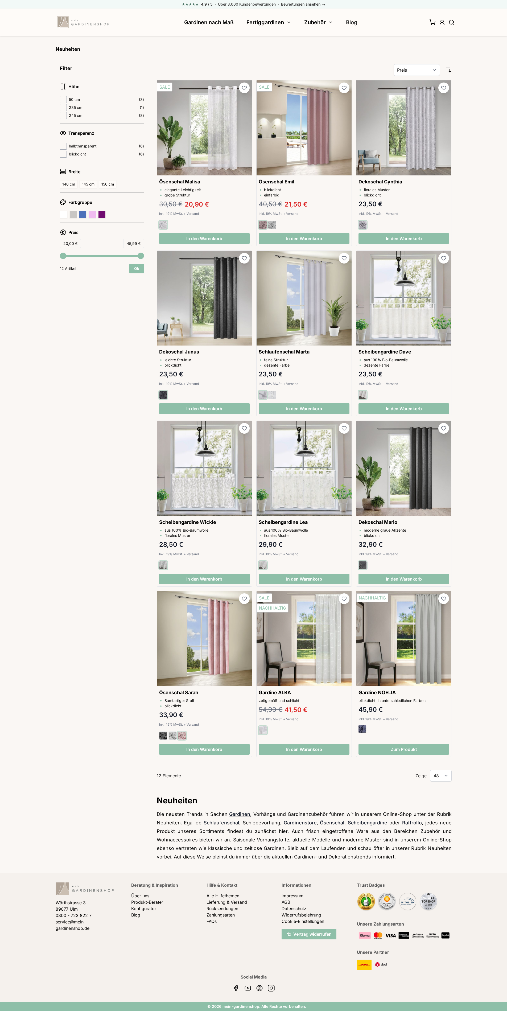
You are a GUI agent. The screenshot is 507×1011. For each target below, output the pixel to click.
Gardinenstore (300, 822)
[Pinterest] (259, 988)
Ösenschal (332, 822)
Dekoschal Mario (377, 522)
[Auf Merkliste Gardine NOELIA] (443, 598)
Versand (193, 214)
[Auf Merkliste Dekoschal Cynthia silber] (443, 88)
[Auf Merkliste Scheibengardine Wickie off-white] (244, 428)
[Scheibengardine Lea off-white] (304, 468)
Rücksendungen (222, 908)
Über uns (140, 895)
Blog (351, 22)
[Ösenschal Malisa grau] (204, 127)
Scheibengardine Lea (283, 522)
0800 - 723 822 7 (74, 915)
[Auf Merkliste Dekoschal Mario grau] (443, 428)
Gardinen (239, 814)
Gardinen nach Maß (209, 22)
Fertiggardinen (265, 22)
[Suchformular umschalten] (451, 22)
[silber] (362, 225)
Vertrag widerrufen (312, 934)
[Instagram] (271, 988)
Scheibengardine (367, 822)
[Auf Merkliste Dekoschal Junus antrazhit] (244, 258)
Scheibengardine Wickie (187, 522)
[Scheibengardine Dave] (403, 298)
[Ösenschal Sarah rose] (204, 638)
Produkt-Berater (147, 902)
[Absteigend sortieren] (448, 70)
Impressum (292, 895)
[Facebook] (236, 988)
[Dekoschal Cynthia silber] (403, 127)
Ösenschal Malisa (179, 181)
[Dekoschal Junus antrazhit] (204, 298)
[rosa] (182, 735)
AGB (286, 902)
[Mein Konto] (442, 22)
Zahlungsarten (221, 915)
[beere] (263, 225)
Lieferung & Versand (227, 902)
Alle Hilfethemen (223, 895)
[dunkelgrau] (163, 735)
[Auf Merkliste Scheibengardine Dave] (443, 258)
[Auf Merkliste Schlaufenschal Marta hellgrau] (344, 258)
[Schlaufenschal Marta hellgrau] (304, 298)
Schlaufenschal (221, 822)
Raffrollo (412, 822)
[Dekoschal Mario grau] (403, 468)
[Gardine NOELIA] (403, 638)
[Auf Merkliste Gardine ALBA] (344, 598)
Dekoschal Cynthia (380, 181)
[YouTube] (248, 988)
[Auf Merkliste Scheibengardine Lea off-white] (344, 428)
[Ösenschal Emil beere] (304, 127)
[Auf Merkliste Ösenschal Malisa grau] (244, 88)
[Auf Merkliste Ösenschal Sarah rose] (244, 598)
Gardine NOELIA (377, 692)
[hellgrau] (163, 225)
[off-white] (163, 565)
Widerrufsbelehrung (301, 915)
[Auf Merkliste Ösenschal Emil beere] (344, 88)
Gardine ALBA (275, 692)
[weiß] (272, 395)
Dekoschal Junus (179, 352)
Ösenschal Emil (276, 181)
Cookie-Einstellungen (303, 921)
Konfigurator (143, 908)
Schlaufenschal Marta (284, 352)
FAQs (212, 921)
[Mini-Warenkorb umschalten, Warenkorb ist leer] (432, 22)
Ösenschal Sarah (178, 692)
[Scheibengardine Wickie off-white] (204, 468)
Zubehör (315, 22)
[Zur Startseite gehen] (83, 22)
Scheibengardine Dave (384, 352)
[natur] (362, 395)
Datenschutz (294, 908)
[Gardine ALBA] (304, 638)
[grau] (272, 225)
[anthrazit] (163, 395)
